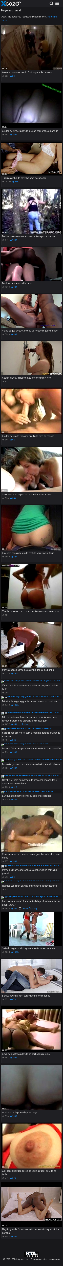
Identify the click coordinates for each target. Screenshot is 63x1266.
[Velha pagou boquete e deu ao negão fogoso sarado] (31, 311)
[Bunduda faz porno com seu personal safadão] (31, 792)
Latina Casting (29, 908)
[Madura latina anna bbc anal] (31, 264)
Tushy (25, 724)
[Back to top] (56, 1259)
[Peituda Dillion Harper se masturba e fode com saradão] (31, 745)
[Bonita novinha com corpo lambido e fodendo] (31, 976)
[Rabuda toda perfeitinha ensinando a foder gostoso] (31, 882)
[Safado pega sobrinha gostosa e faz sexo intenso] (31, 929)
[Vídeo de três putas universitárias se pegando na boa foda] (31, 681)
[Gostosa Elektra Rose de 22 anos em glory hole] (31, 358)
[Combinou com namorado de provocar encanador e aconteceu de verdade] (31, 776)
